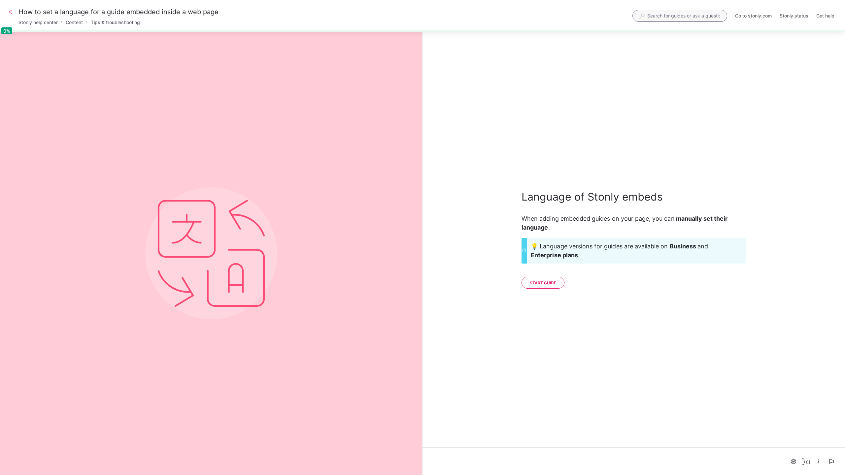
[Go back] (11, 12)
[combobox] (680, 15)
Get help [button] (825, 15)
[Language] (793, 461)
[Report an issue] (831, 461)
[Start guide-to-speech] (806, 461)
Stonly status (794, 16)
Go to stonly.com (753, 16)
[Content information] (819, 461)
